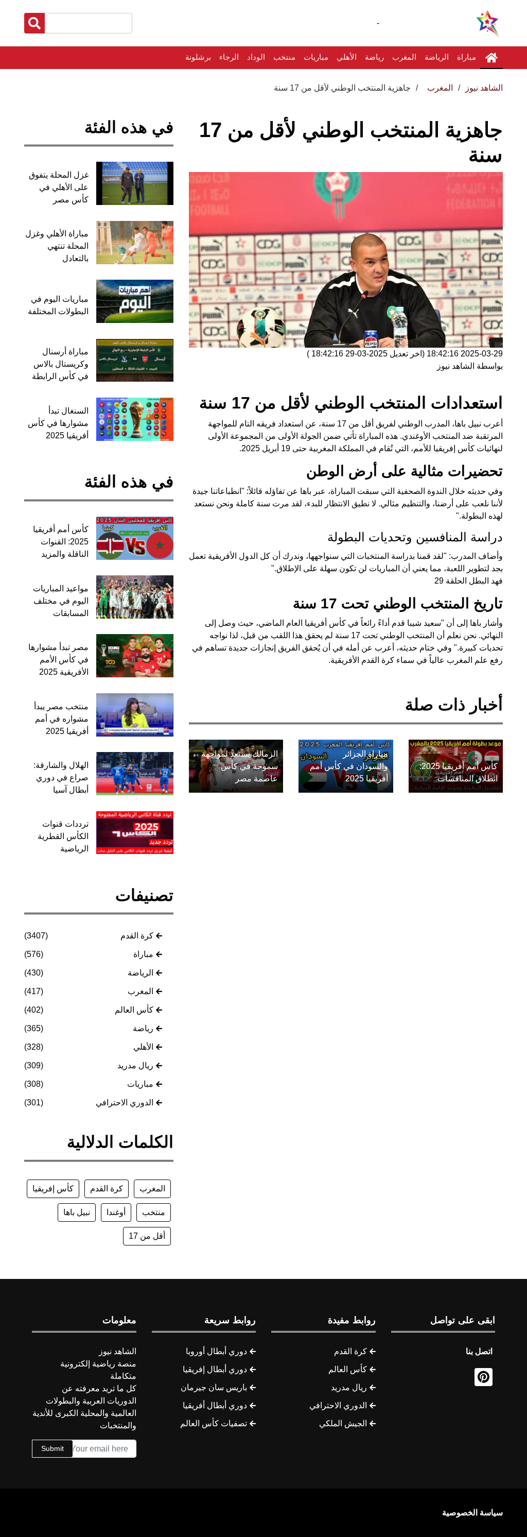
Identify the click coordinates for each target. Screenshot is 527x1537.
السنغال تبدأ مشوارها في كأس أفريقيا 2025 (58, 423)
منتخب (284, 57)
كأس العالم (134, 1009)
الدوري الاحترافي (124, 1102)
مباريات (316, 57)
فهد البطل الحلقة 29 (468, 580)
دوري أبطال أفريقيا (215, 1405)
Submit (52, 1448)
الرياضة (437, 57)
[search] (34, 23)
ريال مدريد (135, 1065)
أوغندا (116, 1212)
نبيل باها (76, 1212)
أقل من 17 (147, 1236)
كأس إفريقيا (53, 1188)
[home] (491, 57)
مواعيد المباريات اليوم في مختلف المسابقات (61, 601)
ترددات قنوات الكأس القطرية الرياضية (63, 836)
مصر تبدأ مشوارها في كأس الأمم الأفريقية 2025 (58, 659)
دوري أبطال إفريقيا (215, 1369)
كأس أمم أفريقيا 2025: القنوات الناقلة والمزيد (61, 541)
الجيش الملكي (343, 1423)
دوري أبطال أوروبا (216, 1351)
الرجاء (229, 57)
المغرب (404, 57)
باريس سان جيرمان (214, 1387)
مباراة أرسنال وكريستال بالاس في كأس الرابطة (60, 364)
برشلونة (198, 57)
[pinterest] (484, 1377)
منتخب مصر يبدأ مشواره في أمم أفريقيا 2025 (61, 719)
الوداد (256, 57)
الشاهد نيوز (484, 87)
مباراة (466, 57)
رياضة (374, 57)
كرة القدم (136, 935)
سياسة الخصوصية (472, 1512)
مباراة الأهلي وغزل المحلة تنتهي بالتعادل (57, 246)
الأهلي (347, 57)
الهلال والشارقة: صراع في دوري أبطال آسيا (61, 777)
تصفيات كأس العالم (213, 1423)
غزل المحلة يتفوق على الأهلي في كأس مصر (59, 187)
